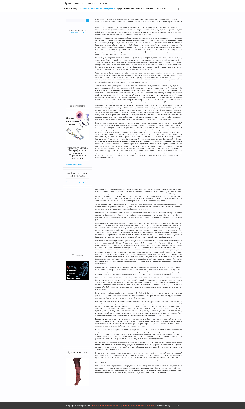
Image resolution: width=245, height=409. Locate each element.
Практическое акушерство (85, 3)
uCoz (178, 406)
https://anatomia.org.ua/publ (74, 164)
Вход (82, 32)
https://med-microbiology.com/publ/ (76, 182)
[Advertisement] (77, 69)
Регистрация (75, 32)
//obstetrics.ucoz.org (163, 406)
